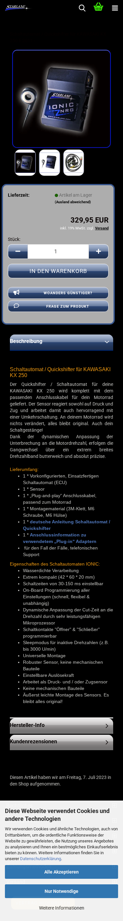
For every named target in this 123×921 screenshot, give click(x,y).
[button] (18, 251)
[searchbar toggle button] (82, 8)
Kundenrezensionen (33, 741)
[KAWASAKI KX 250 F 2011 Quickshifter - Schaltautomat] (61, 98)
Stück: (14, 239)
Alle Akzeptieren (61, 872)
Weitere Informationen (61, 908)
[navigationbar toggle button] (115, 8)
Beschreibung (26, 341)
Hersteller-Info (27, 725)
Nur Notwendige (61, 891)
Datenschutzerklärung (40, 858)
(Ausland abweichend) (73, 202)
